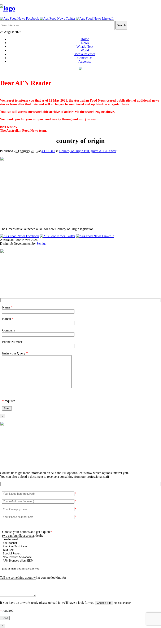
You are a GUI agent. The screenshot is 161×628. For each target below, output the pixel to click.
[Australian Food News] (7, 8)
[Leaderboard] (18, 539)
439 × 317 (48, 151)
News (85, 43)
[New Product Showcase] (18, 557)
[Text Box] (18, 550)
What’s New (85, 46)
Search (121, 25)
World (85, 50)
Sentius (41, 243)
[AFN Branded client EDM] (18, 561)
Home (85, 39)
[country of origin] (46, 222)
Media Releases (84, 54)
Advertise (84, 61)
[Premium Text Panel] (18, 546)
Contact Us (84, 58)
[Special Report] (18, 553)
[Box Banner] (18, 543)
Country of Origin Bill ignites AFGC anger (87, 151)
